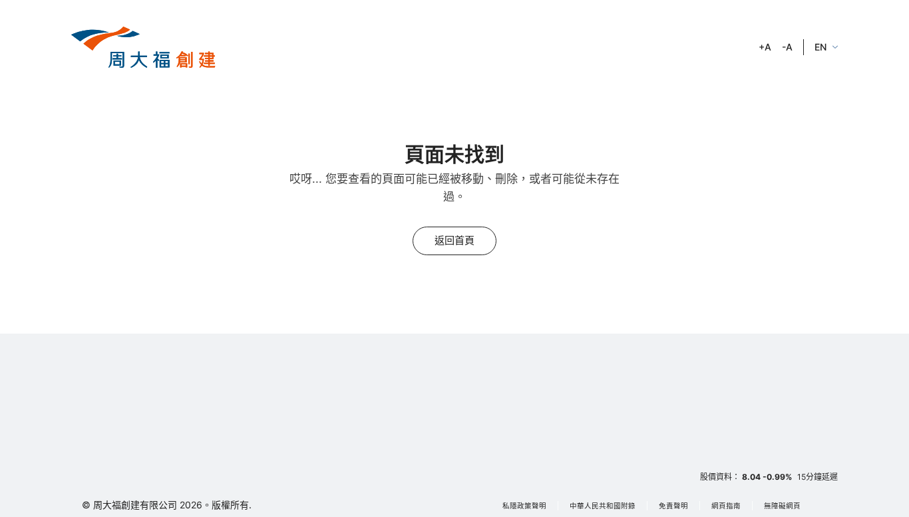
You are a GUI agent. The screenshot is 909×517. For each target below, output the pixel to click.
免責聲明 (673, 506)
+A (765, 46)
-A (787, 46)
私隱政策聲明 (524, 506)
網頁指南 (726, 506)
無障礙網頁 (782, 506)
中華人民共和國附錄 (603, 506)
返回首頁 (454, 240)
